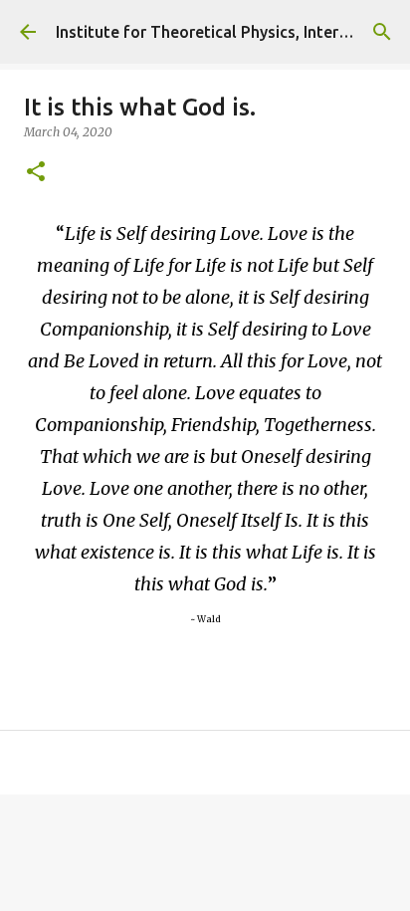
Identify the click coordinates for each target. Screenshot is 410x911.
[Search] (382, 32)
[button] (36, 172)
